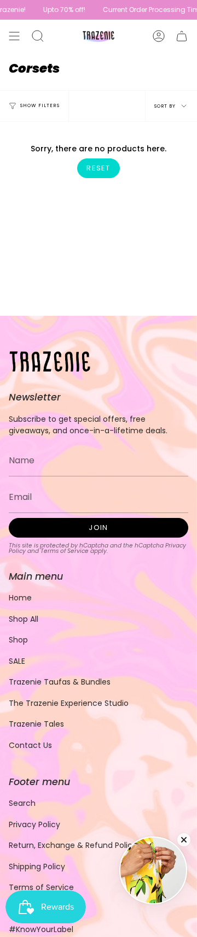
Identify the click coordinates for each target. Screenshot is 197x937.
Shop (18, 639)
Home (20, 597)
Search (22, 803)
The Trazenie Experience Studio (69, 703)
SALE (17, 661)
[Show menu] (14, 36)
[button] (37, 36)
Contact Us (30, 745)
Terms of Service (64, 551)
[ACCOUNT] (158, 36)
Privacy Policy (34, 824)
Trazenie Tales (36, 723)
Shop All (23, 619)
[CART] (181, 36)
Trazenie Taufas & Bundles (60, 681)
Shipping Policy (37, 866)
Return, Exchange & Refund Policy (73, 845)
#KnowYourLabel (41, 929)
